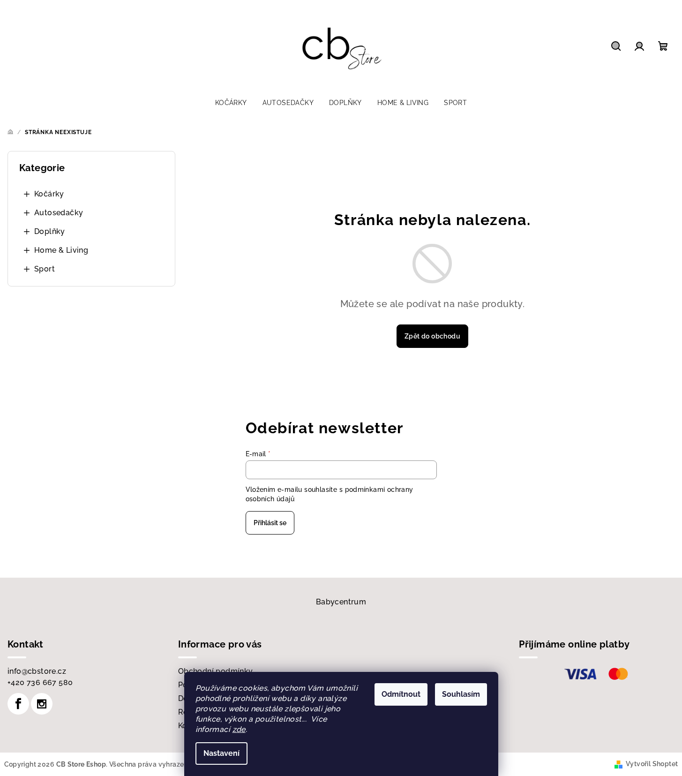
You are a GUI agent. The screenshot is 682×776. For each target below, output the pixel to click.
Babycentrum (341, 601)
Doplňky (49, 231)
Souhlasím (461, 694)
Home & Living (61, 250)
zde (239, 729)
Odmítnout (401, 694)
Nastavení (221, 753)
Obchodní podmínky (215, 671)
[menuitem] (231, 102)
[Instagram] (41, 704)
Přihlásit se (270, 523)
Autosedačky (58, 212)
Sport (44, 268)
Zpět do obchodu (432, 336)
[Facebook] (18, 704)
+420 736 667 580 (40, 682)
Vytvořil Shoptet (652, 764)
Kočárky (49, 193)
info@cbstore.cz (36, 671)
